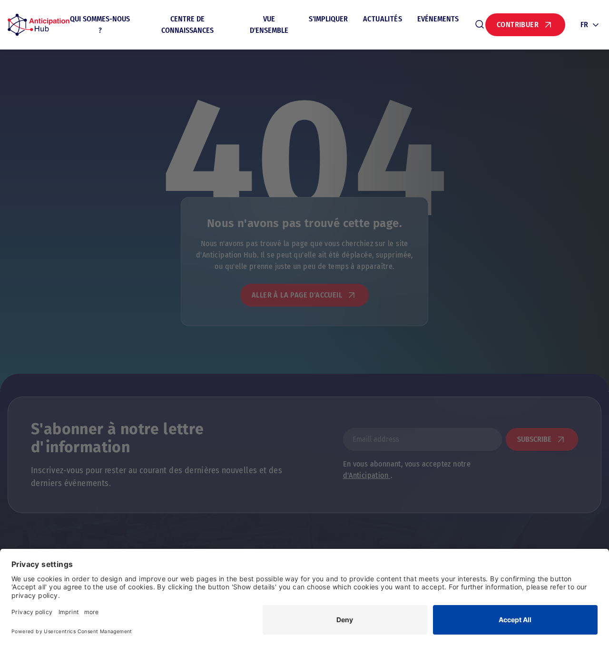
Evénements (438, 18)
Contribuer (518, 24)
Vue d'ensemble (269, 24)
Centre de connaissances (187, 24)
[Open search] (479, 24)
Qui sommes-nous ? (100, 24)
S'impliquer (328, 18)
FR (584, 24)
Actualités (382, 18)
